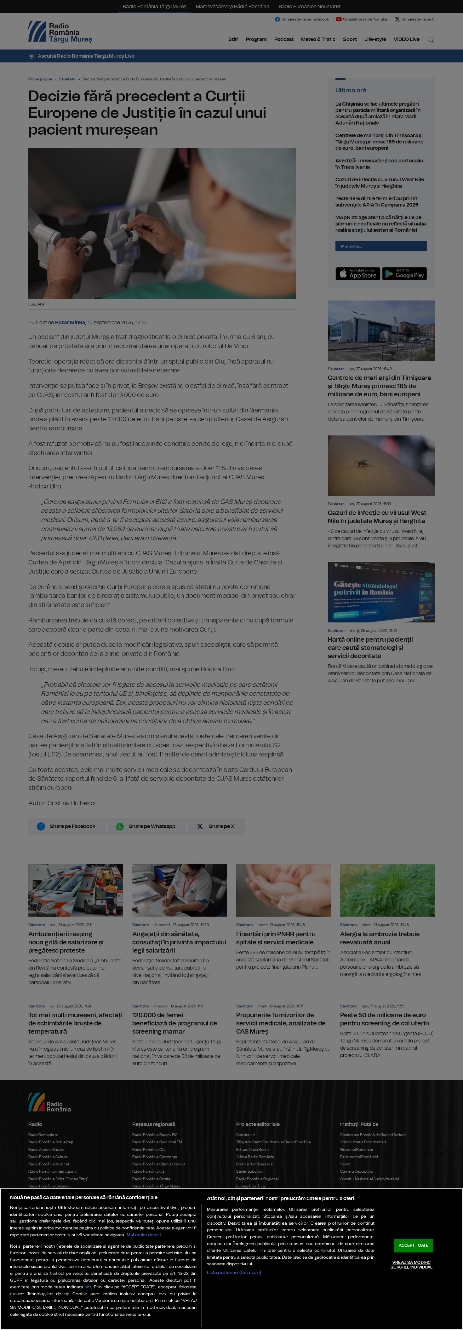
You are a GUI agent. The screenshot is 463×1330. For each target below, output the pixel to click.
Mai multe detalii (144, 1235)
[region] (231, 1259)
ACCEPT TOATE (413, 1246)
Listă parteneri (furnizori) (234, 1272)
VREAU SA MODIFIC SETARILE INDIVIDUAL (411, 1265)
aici (88, 1287)
